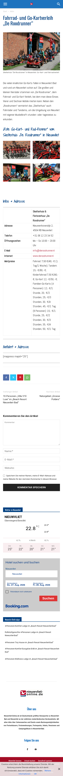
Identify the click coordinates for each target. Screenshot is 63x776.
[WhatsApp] (27, 377)
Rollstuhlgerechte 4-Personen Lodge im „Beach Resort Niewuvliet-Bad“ (28, 634)
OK (35, 774)
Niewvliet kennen (15, 761)
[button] (5, 4)
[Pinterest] (20, 377)
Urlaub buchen (29, 761)
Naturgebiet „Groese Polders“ (50, 398)
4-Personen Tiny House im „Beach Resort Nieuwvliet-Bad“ (29, 642)
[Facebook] (6, 377)
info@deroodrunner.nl (44, 250)
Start (5, 11)
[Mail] (36, 749)
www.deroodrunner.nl (43, 256)
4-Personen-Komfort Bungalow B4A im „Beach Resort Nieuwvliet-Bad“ (32, 650)
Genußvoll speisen (45, 761)
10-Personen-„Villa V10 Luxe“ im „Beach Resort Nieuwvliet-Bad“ (15, 399)
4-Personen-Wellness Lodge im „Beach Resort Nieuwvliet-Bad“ (31, 659)
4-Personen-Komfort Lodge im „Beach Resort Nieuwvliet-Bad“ (30, 626)
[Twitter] (13, 377)
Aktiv (12, 11)
